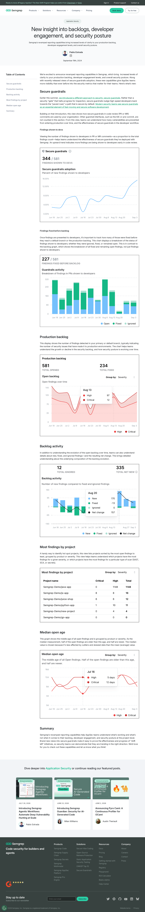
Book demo (116, 10)
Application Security (72, 21)
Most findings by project (16, 100)
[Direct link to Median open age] (67, 632)
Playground (104, 872)
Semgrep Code (60, 848)
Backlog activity (13, 94)
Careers (124, 852)
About (123, 848)
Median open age (13, 105)
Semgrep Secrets (61, 859)
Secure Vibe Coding (84, 848)
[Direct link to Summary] (56, 728)
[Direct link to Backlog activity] (65, 446)
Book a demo (104, 880)
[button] (38, 10)
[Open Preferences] (4, 908)
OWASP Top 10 (82, 866)
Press (123, 861)
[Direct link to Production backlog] (70, 337)
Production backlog (14, 89)
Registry (102, 867)
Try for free (132, 10)
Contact (124, 857)
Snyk (80, 3)
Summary (10, 111)
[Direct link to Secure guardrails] (68, 91)
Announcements (26, 781)
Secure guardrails (13, 83)
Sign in (106, 3)
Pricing (89, 10)
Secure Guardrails (84, 870)
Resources (61, 10)
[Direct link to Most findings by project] (78, 547)
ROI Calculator (105, 876)
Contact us (135, 3)
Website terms (125, 908)
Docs (101, 848)
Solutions (47, 10)
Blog (101, 857)
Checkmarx (71, 3)
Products (33, 10)
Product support (120, 3)
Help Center (104, 884)
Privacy (136, 908)
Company (76, 10)
